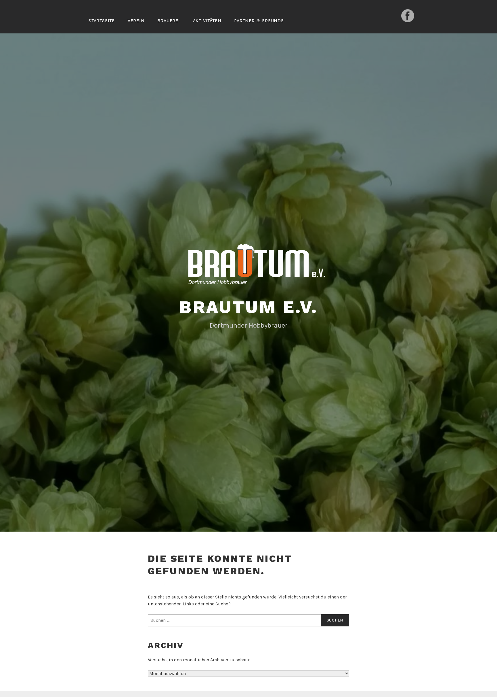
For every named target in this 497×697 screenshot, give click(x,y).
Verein (136, 20)
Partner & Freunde (259, 20)
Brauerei (168, 20)
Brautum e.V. (248, 307)
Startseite (102, 20)
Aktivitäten (207, 20)
